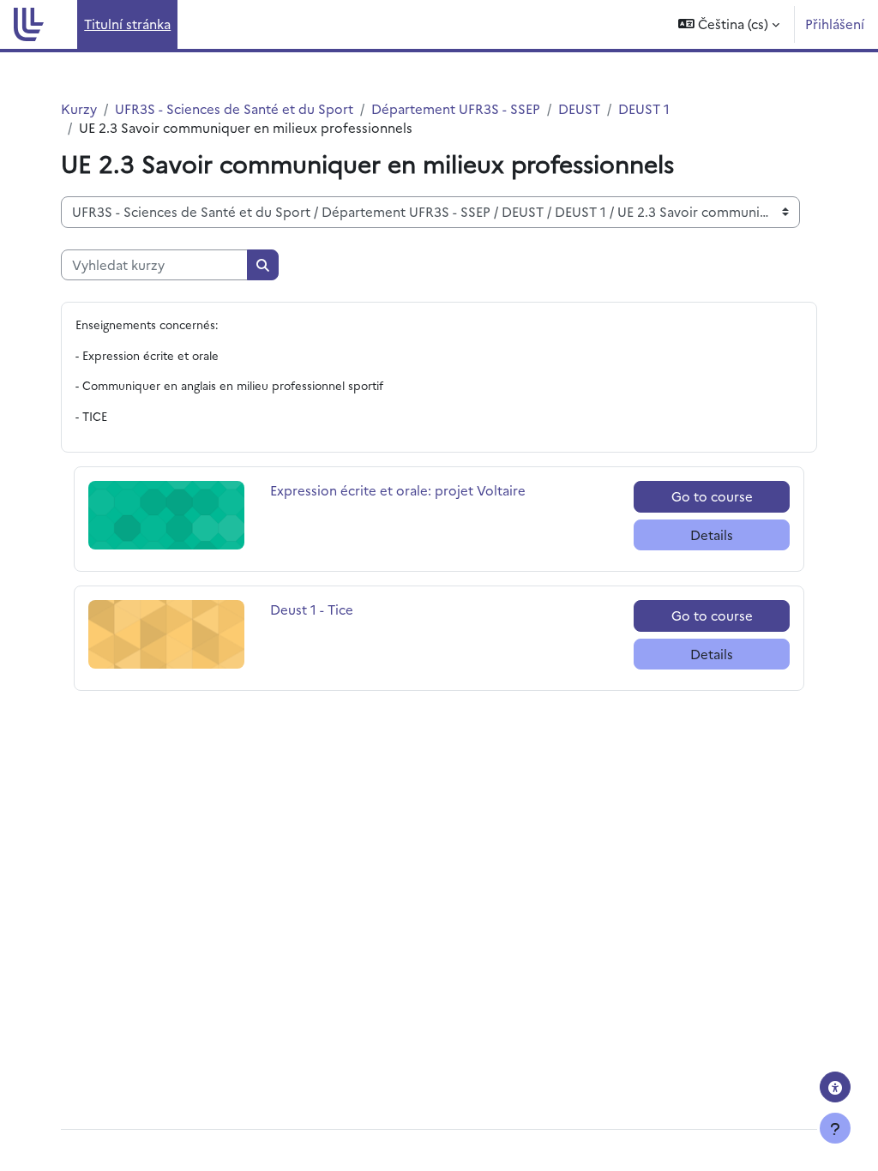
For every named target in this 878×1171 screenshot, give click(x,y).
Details (711, 534)
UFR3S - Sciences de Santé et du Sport (234, 108)
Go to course (712, 496)
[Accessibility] (835, 1087)
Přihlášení (834, 24)
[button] (729, 24)
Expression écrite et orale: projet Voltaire (398, 490)
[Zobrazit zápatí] (835, 1128)
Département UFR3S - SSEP (455, 108)
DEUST (579, 108)
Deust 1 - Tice (311, 609)
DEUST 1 (644, 108)
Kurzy (79, 108)
